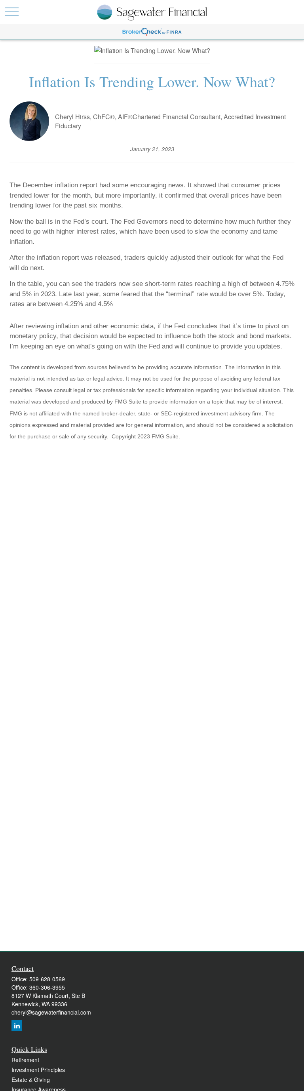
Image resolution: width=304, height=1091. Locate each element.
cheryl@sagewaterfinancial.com (51, 1012)
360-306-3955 (47, 987)
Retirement (25, 1060)
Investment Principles (38, 1070)
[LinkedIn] (16, 1025)
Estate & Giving (30, 1079)
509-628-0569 (47, 979)
